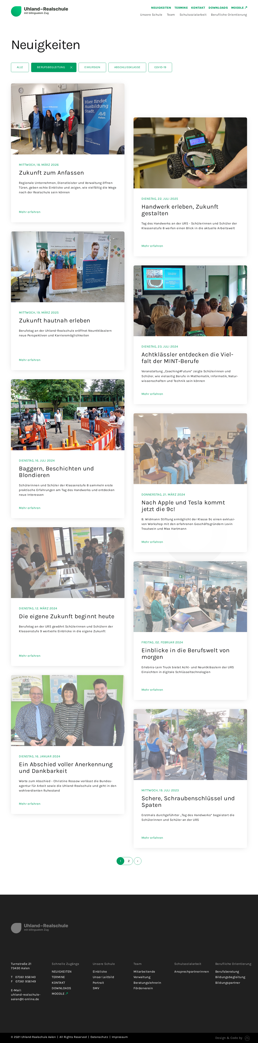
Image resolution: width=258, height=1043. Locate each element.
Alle (20, 67)
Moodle (237, 7)
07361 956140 (25, 977)
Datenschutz (99, 1037)
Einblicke (100, 971)
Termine (181, 7)
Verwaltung (142, 977)
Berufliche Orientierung (229, 14)
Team (171, 14)
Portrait (98, 982)
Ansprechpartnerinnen (191, 971)
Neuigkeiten (161, 7)
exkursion (92, 67)
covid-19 (160, 67)
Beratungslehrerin (147, 982)
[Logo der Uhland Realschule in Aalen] (74, 11)
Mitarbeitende (144, 971)
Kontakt (198, 7)
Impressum (120, 1037)
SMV (96, 988)
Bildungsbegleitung (230, 977)
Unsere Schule (151, 14)
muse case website (246, 1038)
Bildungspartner (227, 982)
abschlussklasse (127, 67)
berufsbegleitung (51, 67)
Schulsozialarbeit (193, 14)
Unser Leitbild (103, 977)
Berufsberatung (227, 971)
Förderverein (143, 988)
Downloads (218, 7)
